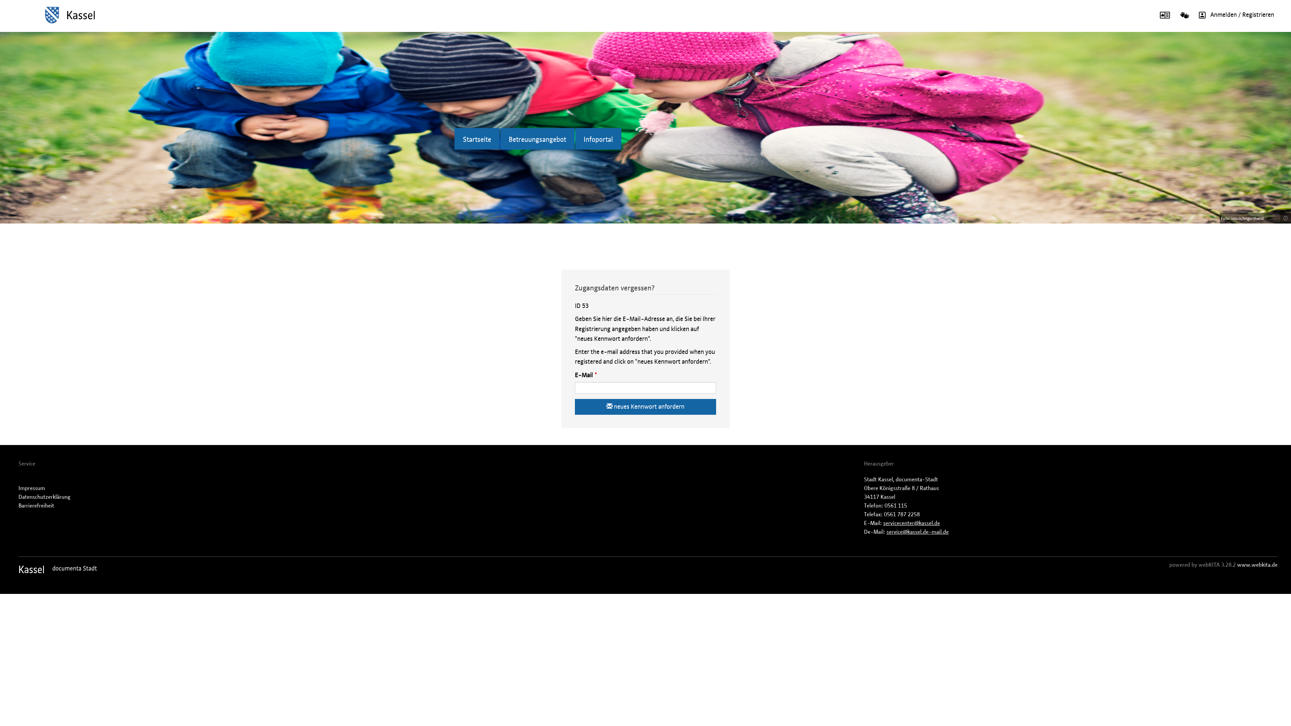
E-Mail (584, 375)
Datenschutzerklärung (44, 497)
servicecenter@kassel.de (911, 523)
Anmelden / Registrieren (1242, 15)
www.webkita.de (1257, 565)
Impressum (31, 488)
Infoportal (598, 139)
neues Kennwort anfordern (648, 407)
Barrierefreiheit (36, 506)
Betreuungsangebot (537, 139)
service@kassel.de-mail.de (918, 532)
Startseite (477, 139)
